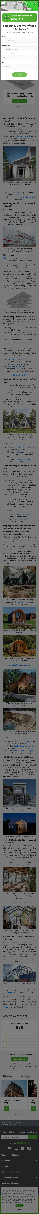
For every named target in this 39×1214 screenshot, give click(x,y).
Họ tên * (4, 36)
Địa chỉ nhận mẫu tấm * (9, 54)
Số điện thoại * (6, 45)
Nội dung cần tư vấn (8, 63)
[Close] (35, 3)
